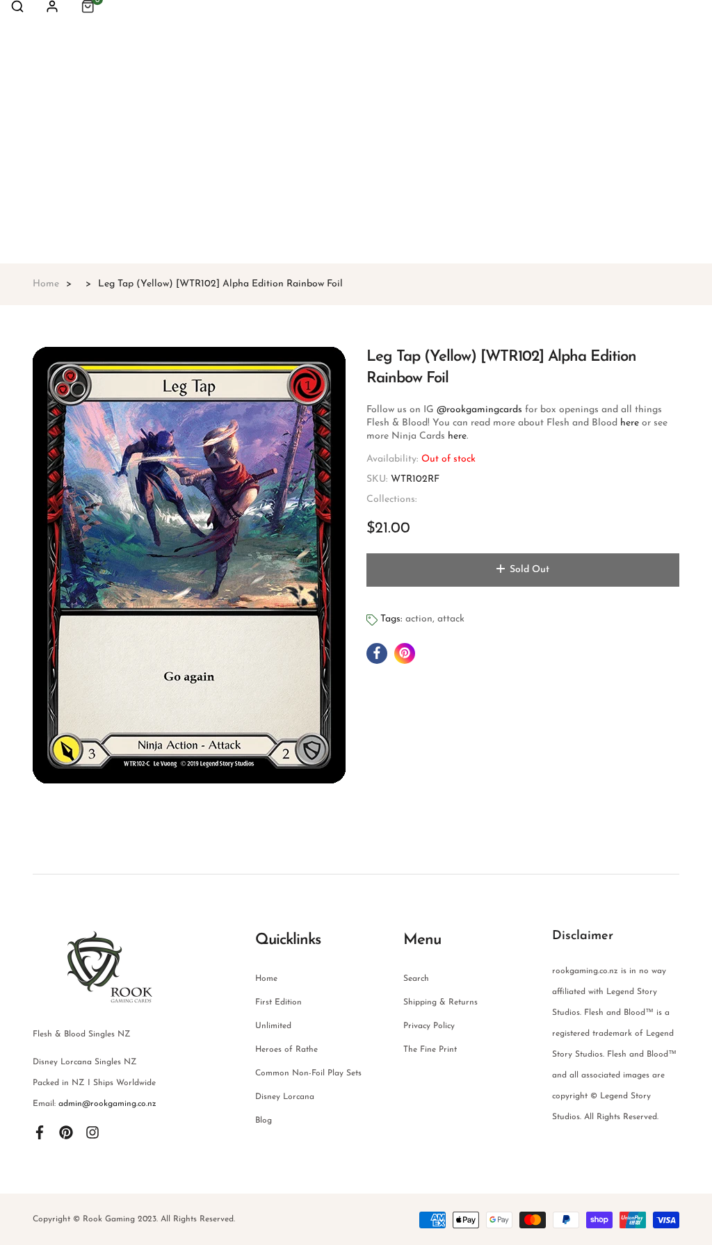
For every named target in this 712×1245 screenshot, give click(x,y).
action (418, 619)
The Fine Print (430, 1049)
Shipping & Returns (440, 1002)
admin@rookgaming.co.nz (107, 1104)
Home (266, 979)
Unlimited (273, 1026)
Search (416, 979)
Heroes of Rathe (286, 1049)
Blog (263, 1120)
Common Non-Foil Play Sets (308, 1073)
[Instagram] (92, 1132)
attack (450, 619)
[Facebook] (40, 1132)
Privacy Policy (429, 1026)
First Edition (278, 1002)
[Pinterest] (66, 1132)
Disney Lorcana (284, 1097)
